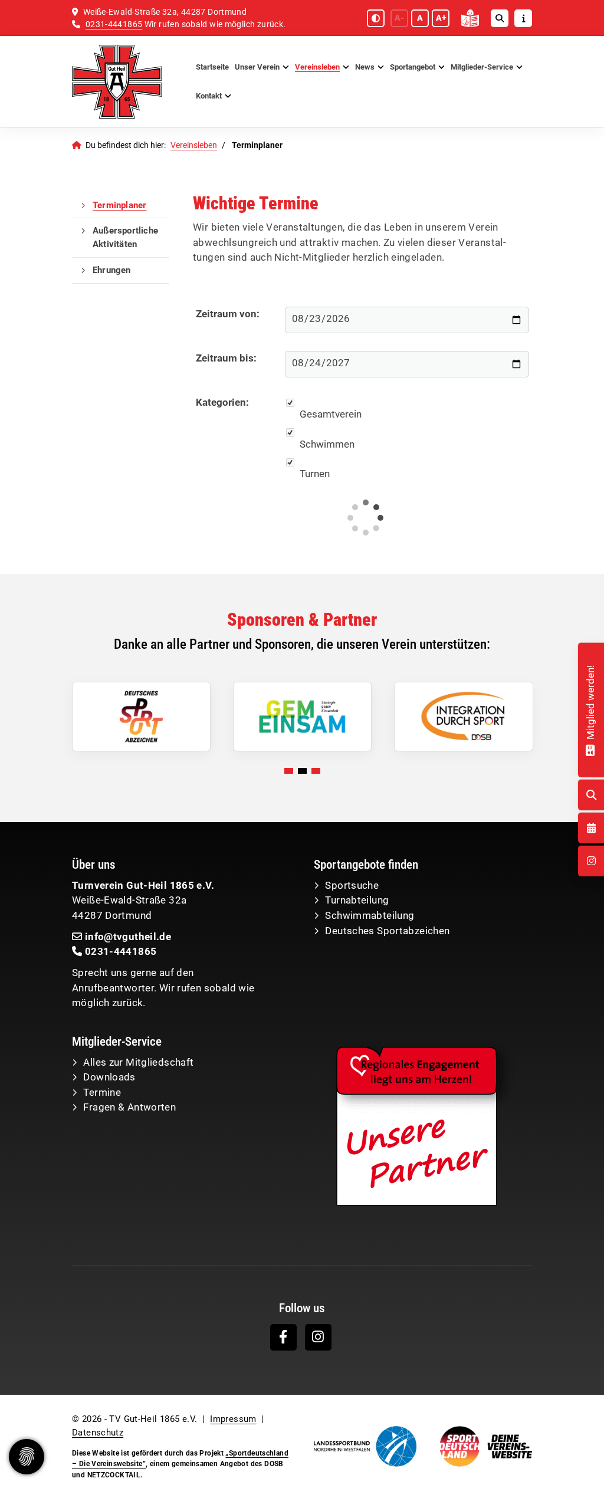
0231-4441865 (114, 24)
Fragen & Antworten (129, 1107)
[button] (289, 771)
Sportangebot (412, 67)
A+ (441, 17)
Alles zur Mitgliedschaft (138, 1062)
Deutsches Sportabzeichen (387, 931)
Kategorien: (222, 402)
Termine (102, 1092)
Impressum (233, 1419)
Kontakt (209, 95)
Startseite (212, 67)
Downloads (109, 1077)
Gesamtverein (331, 414)
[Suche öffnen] (499, 18)
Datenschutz (97, 1432)
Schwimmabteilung (369, 915)
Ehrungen (112, 270)
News (365, 67)
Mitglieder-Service (482, 67)
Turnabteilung (357, 900)
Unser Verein (257, 67)
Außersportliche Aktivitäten (125, 237)
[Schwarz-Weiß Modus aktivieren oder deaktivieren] (376, 18)
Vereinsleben (317, 67)
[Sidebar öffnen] (523, 18)
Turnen (315, 473)
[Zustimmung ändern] (26, 1456)
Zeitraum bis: (226, 358)
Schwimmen (327, 444)
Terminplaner (119, 205)
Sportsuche (352, 885)
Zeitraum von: (228, 314)
